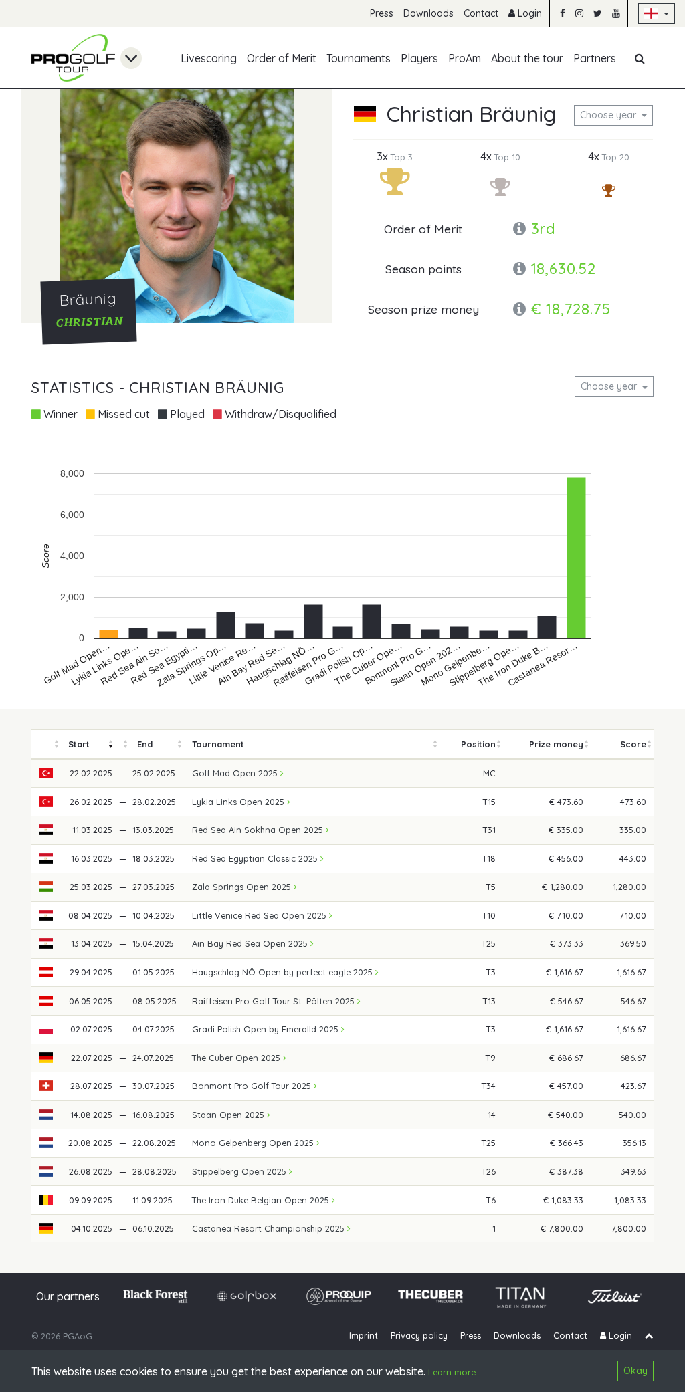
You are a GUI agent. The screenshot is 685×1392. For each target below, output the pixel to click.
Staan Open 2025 (229, 1114)
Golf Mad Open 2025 (236, 773)
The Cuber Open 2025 (237, 1057)
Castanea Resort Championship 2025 (269, 1228)
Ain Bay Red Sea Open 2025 (251, 943)
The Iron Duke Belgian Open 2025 (262, 1200)
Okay (635, 1371)
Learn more (452, 1372)
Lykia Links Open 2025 (239, 801)
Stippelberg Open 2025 (240, 1171)
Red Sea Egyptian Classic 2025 (256, 858)
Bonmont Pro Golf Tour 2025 (253, 1085)
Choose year (609, 115)
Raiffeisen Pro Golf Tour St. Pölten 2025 (274, 1001)
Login (528, 13)
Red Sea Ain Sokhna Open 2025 (259, 829)
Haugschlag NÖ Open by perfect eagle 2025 (283, 972)
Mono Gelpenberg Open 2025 (254, 1142)
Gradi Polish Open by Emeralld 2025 (266, 1029)
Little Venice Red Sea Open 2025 (260, 915)
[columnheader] (46, 744)
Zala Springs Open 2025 (243, 886)
